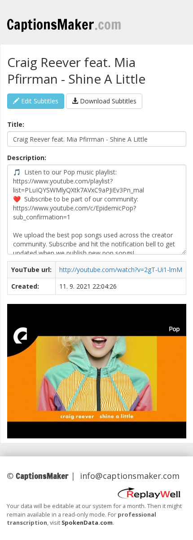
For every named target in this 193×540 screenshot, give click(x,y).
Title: (15, 124)
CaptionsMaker (64, 24)
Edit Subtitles (38, 101)
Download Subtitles (107, 101)
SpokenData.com (87, 522)
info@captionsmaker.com (130, 475)
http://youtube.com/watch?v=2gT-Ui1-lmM (120, 269)
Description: (26, 157)
